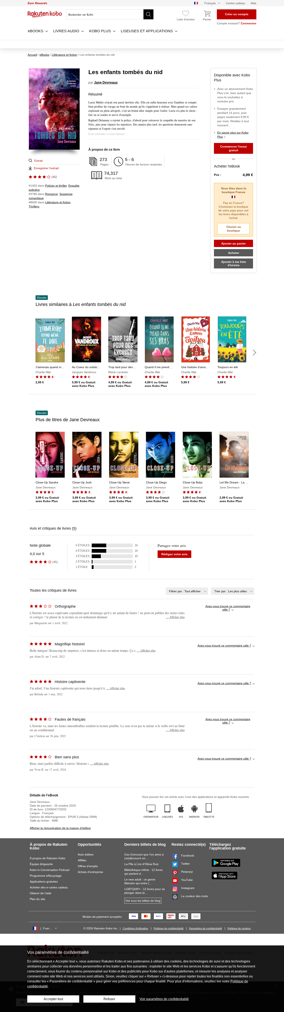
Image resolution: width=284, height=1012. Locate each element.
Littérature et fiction (57, 202)
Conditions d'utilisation (135, 928)
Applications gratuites (44, 881)
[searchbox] (109, 14)
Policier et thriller (56, 185)
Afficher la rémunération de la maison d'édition (60, 828)
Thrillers (34, 206)
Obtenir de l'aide (40, 893)
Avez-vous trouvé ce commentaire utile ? (227, 608)
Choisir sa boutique (233, 228)
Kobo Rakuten (45, 14)
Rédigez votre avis (174, 554)
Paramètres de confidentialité (205, 928)
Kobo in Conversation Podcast (49, 870)
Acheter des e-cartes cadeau (49, 887)
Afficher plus (175, 617)
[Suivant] (254, 352)
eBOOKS (36, 31)
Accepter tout (53, 999)
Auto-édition (86, 854)
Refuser (109, 999)
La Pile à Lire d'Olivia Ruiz (141, 864)
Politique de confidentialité (169, 928)
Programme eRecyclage (46, 875)
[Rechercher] (148, 14)
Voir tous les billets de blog (142, 900)
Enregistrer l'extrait (46, 168)
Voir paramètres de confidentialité (164, 999)
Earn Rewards (37, 3)
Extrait (38, 160)
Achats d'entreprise (90, 872)
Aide (253, 3)
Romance (51, 194)
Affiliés (82, 860)
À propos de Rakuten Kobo (47, 858)
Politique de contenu (239, 928)
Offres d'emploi (88, 866)
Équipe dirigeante (41, 864)
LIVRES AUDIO (66, 31)
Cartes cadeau (235, 3)
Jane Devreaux (106, 82)
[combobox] (187, 591)
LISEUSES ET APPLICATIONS (147, 31)
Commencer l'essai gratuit (233, 148)
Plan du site (37, 899)
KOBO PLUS (100, 31)
